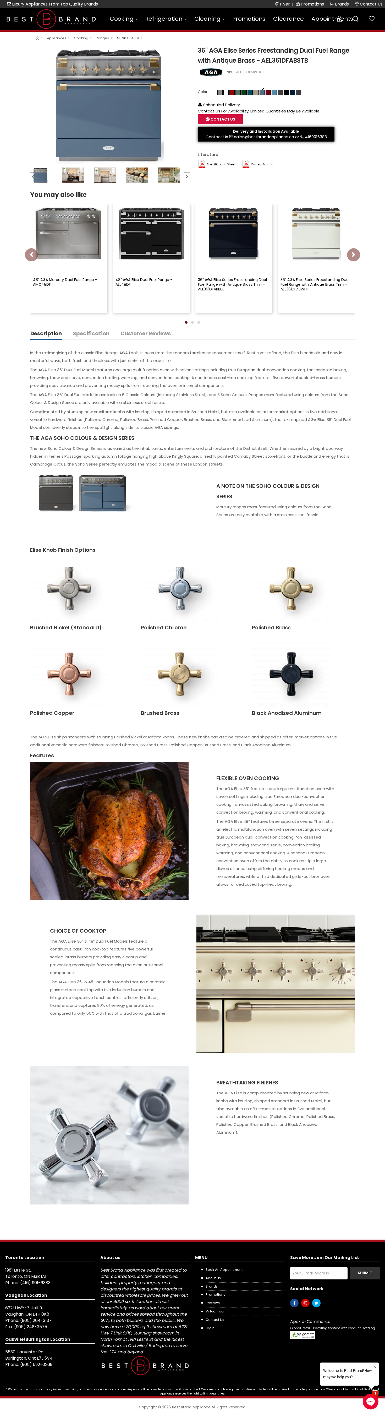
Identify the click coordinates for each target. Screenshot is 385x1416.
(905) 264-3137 (36, 1320)
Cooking (122, 19)
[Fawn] (256, 92)
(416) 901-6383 (35, 1283)
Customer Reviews (145, 333)
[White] (226, 92)
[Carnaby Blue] (274, 92)
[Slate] (280, 92)
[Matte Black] (286, 92)
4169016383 (316, 136)
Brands (212, 1286)
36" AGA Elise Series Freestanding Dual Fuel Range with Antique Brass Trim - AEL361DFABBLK (232, 284)
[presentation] (31, 254)
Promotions (248, 19)
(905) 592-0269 (36, 1364)
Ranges (102, 38)
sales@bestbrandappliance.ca (264, 136)
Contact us (215, 1319)
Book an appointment (224, 1269)
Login (210, 1328)
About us (213, 1278)
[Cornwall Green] (244, 92)
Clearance (288, 19)
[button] (186, 322)
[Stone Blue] (262, 92)
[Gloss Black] (298, 92)
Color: (203, 91)
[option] (110, 105)
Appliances (56, 38)
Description (46, 333)
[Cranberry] (268, 92)
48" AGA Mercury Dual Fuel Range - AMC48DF (65, 282)
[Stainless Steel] (220, 92)
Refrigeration (163, 19)
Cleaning (207, 19)
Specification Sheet (221, 164)
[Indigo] (292, 92)
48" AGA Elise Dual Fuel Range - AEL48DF (144, 282)
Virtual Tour (215, 1311)
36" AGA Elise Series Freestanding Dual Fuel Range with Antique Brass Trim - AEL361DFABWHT (314, 284)
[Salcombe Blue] (250, 92)
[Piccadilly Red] (232, 92)
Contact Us (217, 136)
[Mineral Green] (238, 92)
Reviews (213, 1302)
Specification (91, 333)
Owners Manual (262, 164)
